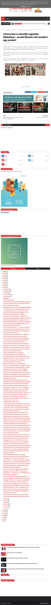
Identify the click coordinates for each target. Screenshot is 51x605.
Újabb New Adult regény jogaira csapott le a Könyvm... (17, 347)
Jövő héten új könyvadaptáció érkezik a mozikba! (27, 23)
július (5, 298)
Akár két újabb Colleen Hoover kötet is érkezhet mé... (16, 434)
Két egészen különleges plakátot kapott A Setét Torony (17, 318)
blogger (47, 124)
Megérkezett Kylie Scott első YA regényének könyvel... (17, 447)
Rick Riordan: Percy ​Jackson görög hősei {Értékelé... (16, 449)
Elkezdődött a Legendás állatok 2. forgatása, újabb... (16, 485)
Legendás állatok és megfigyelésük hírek (36, 29)
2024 (3, 275)
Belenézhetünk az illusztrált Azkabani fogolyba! (15, 369)
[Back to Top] (49, 603)
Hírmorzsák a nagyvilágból (23, 29)
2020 (3, 282)
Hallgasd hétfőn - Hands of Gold (11, 401)
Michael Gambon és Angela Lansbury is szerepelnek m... (17, 445)
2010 (3, 521)
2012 (3, 517)
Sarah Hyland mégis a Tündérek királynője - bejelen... (16, 367)
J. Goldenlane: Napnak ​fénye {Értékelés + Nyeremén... (17, 405)
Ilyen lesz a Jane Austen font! (10, 332)
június (5, 498)
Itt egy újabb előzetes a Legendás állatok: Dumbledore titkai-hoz (39, 109)
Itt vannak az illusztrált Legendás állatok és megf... (16, 451)
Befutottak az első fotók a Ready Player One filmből (16, 376)
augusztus (6, 296)
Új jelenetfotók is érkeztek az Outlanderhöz (14, 363)
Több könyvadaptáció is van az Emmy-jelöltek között (16, 422)
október (6, 293)
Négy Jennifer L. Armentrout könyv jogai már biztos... (16, 345)
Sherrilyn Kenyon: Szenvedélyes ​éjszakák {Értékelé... (16, 461)
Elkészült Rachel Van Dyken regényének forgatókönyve (17, 321)
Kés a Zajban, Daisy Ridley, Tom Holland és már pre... (16, 427)
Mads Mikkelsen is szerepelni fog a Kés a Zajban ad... (16, 334)
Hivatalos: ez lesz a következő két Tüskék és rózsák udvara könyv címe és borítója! (25, 569)
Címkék (37, 268)
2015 (3, 512)
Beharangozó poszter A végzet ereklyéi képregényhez (17, 307)
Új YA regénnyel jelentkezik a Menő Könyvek (14, 354)
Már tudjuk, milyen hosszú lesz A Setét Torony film (16, 383)
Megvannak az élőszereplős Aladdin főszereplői (15, 391)
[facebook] (40, 603)
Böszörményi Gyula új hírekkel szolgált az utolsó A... (16, 320)
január (5, 507)
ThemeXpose (8, 603)
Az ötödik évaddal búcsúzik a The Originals (14, 360)
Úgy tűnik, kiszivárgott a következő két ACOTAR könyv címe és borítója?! (23, 547)
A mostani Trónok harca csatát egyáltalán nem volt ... (17, 309)
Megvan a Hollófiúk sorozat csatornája (13, 352)
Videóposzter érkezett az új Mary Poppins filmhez (15, 407)
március (6, 504)
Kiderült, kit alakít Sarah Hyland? (11, 411)
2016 (3, 510)
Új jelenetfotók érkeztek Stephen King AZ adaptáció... (17, 418)
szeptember (7, 294)
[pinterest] (45, 603)
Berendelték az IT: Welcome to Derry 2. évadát (17, 558)
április (5, 502)
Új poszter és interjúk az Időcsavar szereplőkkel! (15, 371)
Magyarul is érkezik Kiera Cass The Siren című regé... (16, 358)
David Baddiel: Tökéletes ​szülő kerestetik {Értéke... (16, 380)
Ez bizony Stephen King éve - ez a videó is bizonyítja (16, 327)
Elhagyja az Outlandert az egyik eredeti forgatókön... (16, 480)
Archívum (13, 268)
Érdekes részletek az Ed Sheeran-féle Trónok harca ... (16, 398)
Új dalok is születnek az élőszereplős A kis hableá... (16, 385)
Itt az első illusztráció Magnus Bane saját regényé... (16, 494)
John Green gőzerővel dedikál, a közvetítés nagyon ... (16, 331)
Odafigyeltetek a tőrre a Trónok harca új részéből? (16, 389)
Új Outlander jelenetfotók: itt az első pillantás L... (15, 423)
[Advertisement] (25, 224)
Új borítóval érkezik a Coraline (11, 432)
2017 (3, 287)
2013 (3, 515)
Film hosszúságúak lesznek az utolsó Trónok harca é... (17, 478)
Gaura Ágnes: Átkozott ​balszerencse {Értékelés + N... (16, 329)
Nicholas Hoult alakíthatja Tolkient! (12, 351)
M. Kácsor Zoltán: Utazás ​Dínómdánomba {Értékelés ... (17, 425)
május (5, 500)
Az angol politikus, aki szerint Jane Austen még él (15, 311)
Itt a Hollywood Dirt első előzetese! (12, 467)
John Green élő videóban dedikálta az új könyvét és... (16, 436)
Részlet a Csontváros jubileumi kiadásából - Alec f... (16, 312)
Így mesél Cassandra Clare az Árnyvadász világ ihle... (16, 303)
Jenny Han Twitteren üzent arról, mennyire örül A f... (16, 349)
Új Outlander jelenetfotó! (9, 378)
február (6, 506)
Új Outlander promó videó (9, 492)
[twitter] (44, 603)
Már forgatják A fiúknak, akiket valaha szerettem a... (16, 356)
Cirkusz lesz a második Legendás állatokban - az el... (16, 476)
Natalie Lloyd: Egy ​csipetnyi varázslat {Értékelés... (15, 414)
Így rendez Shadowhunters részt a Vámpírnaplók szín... (17, 463)
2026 (3, 271)
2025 (3, 273)
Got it (29, 6)
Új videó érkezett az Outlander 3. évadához (14, 314)
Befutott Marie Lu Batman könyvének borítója (15, 336)
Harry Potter (15, 29)
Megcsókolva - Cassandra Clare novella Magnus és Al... (17, 472)
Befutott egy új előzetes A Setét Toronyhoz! (14, 454)
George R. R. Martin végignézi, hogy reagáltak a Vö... (16, 374)
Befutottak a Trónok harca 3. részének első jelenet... (16, 338)
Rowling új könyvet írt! (9, 452)
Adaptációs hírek (11, 23)
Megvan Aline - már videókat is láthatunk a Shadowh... (17, 460)
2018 (3, 286)
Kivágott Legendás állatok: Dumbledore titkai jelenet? (25, 110)
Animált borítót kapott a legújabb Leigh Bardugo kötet (17, 381)
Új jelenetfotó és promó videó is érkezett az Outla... (16, 438)
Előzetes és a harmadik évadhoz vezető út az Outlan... (16, 365)
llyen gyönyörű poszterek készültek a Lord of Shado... (16, 372)
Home (4, 29)
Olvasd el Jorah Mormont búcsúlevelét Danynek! (15, 343)
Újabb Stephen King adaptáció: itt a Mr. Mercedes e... (16, 416)
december (6, 289)
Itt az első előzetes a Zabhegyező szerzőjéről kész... (16, 340)
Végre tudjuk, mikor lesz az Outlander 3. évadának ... (16, 441)
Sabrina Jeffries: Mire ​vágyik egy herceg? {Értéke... (16, 469)
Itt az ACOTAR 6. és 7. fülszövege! (14, 552)
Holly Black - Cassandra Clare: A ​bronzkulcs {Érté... (16, 443)
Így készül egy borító (8, 300)
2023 (3, 276)
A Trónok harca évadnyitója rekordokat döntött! (15, 394)
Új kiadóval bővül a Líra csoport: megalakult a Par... (16, 487)
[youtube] (47, 603)
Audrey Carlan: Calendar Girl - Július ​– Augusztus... (16, 387)
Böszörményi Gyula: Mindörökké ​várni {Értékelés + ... (16, 456)
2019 (3, 284)
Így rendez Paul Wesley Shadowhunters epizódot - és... (17, 392)
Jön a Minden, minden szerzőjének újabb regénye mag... (17, 301)
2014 (3, 513)
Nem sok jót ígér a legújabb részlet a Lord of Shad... (16, 483)
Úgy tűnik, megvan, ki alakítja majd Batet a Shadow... (16, 409)
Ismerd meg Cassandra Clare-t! (11, 305)
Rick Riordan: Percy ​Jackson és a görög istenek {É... (16, 489)
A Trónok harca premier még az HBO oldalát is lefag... (16, 403)
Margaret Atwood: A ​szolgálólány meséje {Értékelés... (16, 491)
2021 (3, 280)
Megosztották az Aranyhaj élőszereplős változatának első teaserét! (22, 563)
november (6, 291)
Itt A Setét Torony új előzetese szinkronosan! (14, 396)
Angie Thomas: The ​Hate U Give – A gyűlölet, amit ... (16, 316)
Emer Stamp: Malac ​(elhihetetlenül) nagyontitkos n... (16, 496)
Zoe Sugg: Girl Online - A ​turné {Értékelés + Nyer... (15, 440)
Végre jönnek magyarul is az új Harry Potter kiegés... (16, 465)
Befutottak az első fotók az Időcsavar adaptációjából (16, 429)
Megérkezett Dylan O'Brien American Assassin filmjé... (17, 420)
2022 (3, 278)
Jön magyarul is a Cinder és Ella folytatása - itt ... (15, 458)
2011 (3, 519)
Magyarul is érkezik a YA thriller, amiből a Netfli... (15, 471)
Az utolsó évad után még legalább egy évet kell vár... (16, 323)
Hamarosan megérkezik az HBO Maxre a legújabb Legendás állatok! (10, 109)
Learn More (23, 6)
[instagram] (42, 603)
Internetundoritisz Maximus (10, 474)
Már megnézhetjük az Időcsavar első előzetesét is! (16, 412)
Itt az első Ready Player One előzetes (12, 361)
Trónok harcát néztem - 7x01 (10, 400)
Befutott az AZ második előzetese (12, 325)
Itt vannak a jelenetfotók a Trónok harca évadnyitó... (16, 431)
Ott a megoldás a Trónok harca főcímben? (14, 341)
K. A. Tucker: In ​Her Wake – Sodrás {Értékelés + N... (15, 481)
